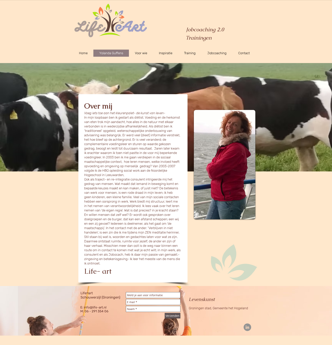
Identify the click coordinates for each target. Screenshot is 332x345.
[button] (189, 53)
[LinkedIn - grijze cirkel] (247, 327)
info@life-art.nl (95, 307)
